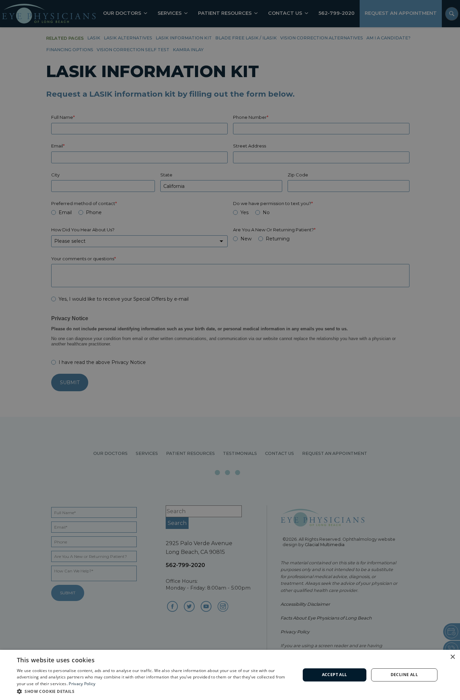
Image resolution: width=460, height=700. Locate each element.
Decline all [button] (404, 674)
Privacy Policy (82, 684)
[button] (154, 691)
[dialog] (230, 675)
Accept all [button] (334, 674)
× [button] (452, 657)
